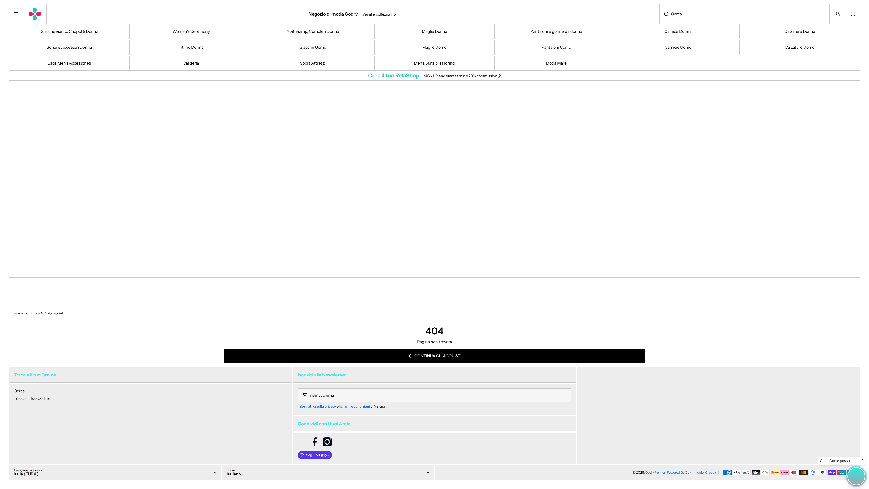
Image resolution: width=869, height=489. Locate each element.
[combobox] (744, 14)
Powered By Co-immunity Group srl (693, 472)
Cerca (19, 390)
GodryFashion (655, 472)
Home (18, 313)
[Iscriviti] (565, 395)
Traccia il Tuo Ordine (32, 398)
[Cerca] (664, 14)
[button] (853, 14)
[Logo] (34, 14)
